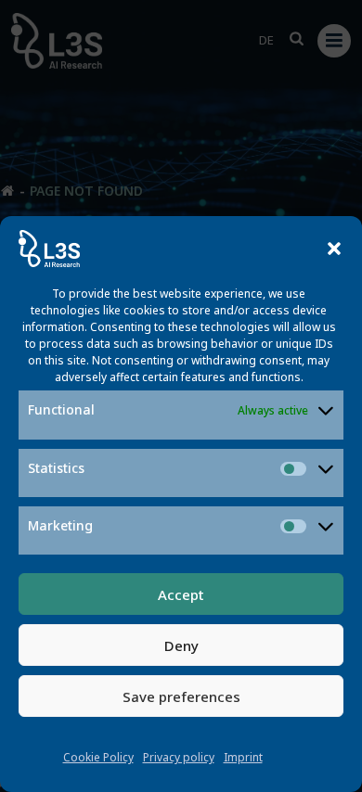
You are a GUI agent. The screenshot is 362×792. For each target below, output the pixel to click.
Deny (181, 645)
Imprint (243, 757)
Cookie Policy (98, 757)
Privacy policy (178, 757)
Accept (181, 594)
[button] (334, 248)
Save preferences (181, 696)
